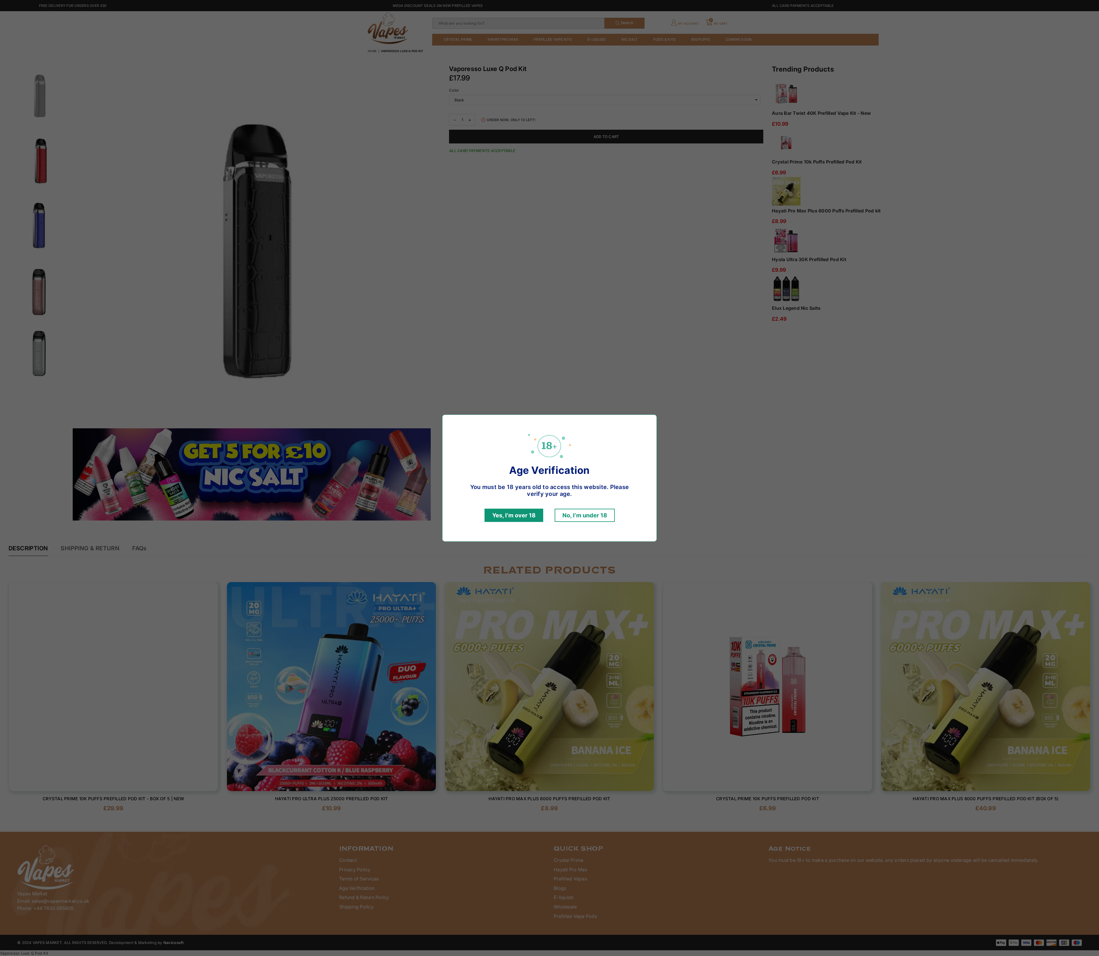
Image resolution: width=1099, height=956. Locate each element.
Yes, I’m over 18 (513, 515)
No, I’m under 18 (584, 515)
